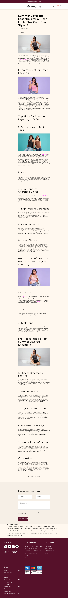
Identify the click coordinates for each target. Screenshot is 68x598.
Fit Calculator (49, 550)
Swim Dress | (11, 533)
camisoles (25, 296)
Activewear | (54, 533)
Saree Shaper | (31, 533)
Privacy (27, 555)
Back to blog (35, 476)
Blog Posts (48, 548)
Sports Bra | (10, 528)
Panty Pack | (45, 531)
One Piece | (46, 528)
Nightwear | (10, 535)
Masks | (17, 533)
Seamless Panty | (37, 528)
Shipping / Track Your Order (33, 546)
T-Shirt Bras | (28, 526)
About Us (48, 546)
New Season (8, 572)
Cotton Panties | (36, 531)
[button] (3, 6)
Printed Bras (18, 535)
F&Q (26, 557)
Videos (47, 553)
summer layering (25, 59)
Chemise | (10, 531)
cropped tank (42, 196)
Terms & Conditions (31, 553)
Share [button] (22, 32)
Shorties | (23, 533)
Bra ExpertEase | (19, 526)
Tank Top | (39, 533)
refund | (27, 576)
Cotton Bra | (37, 526)
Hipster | (52, 531)
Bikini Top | (16, 531)
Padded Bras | (18, 528)
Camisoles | (46, 533)
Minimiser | (51, 526)
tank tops (44, 154)
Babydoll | (53, 528)
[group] (32, 1)
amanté (39, 301)
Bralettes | (44, 526)
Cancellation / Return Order (33, 550)
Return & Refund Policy (32, 548)
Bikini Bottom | (26, 531)
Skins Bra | (10, 526)
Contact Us (28, 560)
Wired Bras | (27, 528)
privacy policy (35, 576)
